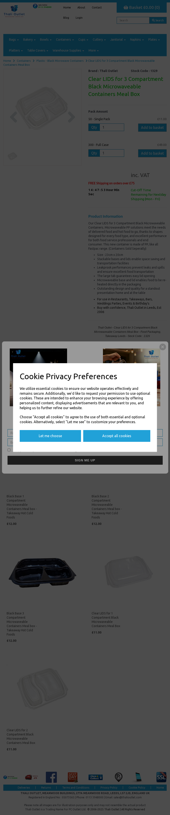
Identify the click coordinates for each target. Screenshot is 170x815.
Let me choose (50, 436)
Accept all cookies (116, 436)
